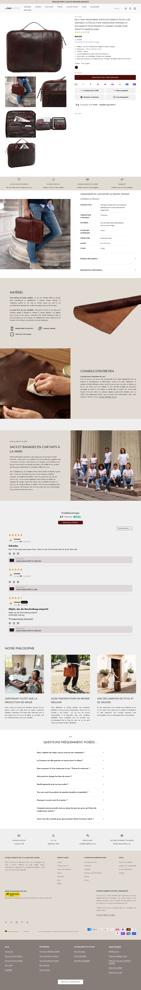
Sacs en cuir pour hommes (14, 961)
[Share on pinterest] (10, 553)
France (97, 42)
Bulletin (59, 883)
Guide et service (62, 866)
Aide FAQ (60, 876)
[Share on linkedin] (14, 553)
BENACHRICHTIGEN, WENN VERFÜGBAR (105, 77)
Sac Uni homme (45, 970)
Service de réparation (64, 869)
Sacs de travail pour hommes (49, 961)
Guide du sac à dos (115, 972)
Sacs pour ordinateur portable (50, 951)
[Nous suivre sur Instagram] (17, 922)
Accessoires (94, 7)
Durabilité (87, 869)
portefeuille (8, 970)
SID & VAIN (78, 17)
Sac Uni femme (44, 965)
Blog (58, 880)
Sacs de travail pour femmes (49, 956)
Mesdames (27, 7)
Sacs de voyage (72, 7)
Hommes (38, 7)
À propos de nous (90, 862)
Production (87, 866)
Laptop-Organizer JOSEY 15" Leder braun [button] (28, 561)
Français (116, 8)
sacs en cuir (9, 951)
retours (59, 873)
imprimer (122, 873)
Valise (84, 7)
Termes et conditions (126, 862)
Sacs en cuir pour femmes (13, 956)
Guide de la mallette (115, 968)
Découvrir (27, 10)
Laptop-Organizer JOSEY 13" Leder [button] (26, 589)
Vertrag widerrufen (70, 982)
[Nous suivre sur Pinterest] (22, 922)
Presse (86, 880)
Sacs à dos (49, 7)
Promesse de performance (93, 873)
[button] (80, 32)
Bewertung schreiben (70, 522)
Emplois (86, 876)
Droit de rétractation (125, 869)
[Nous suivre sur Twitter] (11, 922)
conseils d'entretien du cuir (108, 397)
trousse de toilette (80, 956)
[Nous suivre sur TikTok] (27, 922)
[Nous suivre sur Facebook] (6, 922)
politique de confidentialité (127, 866)
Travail (59, 7)
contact (59, 862)
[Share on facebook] (18, 553)
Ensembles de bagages (82, 961)
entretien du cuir (114, 951)
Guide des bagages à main (118, 956)
